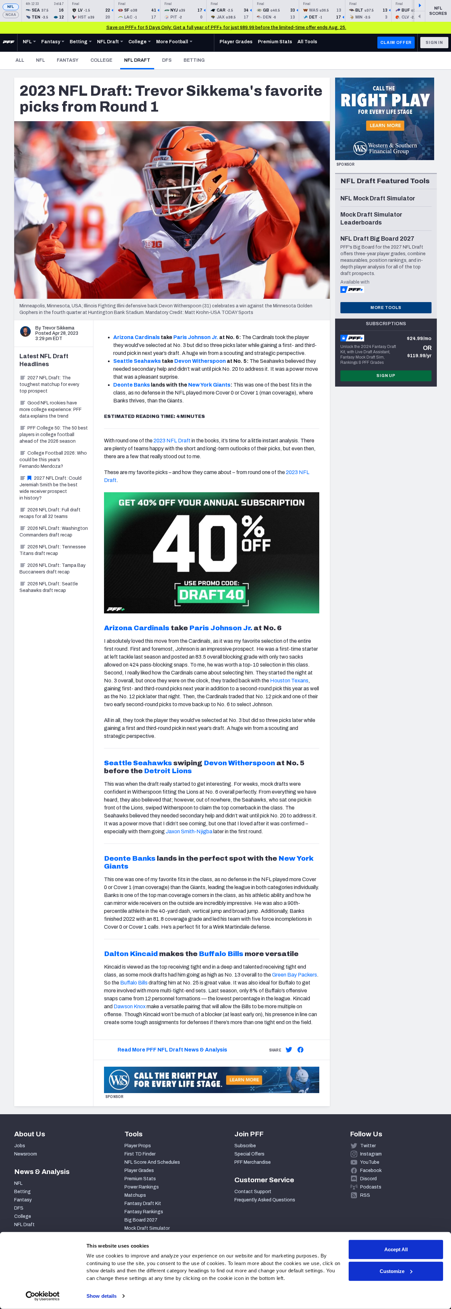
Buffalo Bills (221, 953)
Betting (194, 60)
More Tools (385, 307)
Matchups (135, 1195)
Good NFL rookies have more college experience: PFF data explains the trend (50, 409)
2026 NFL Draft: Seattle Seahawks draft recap (48, 587)
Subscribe (245, 1145)
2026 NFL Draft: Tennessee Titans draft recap (52, 550)
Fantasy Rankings (143, 1211)
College (101, 60)
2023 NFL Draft (172, 440)
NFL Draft (139, 60)
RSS (365, 1195)
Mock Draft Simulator (147, 1228)
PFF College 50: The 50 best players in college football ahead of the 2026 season (53, 435)
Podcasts (370, 1187)
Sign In (434, 42)
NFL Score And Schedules (152, 1162)
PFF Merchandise (252, 1162)
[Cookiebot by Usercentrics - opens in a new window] (43, 1296)
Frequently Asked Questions (264, 1199)
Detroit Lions (168, 771)
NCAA (11, 15)
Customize (392, 1271)
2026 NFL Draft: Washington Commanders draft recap (53, 531)
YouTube (369, 1162)
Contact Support (252, 1191)
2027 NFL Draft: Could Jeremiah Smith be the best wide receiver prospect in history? (50, 488)
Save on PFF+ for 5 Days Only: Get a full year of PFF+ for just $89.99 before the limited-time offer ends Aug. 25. (226, 27)
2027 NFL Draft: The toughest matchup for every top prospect (49, 384)
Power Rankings (141, 1187)
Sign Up (386, 375)
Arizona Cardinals (136, 337)
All (20, 60)
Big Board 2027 (140, 1220)
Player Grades (139, 1170)
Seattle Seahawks (137, 361)
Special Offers (249, 1154)
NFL (10, 7)
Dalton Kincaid (131, 953)
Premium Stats (140, 1178)
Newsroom (25, 1154)
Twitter (368, 1145)
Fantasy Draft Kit (142, 1203)
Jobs (19, 1145)
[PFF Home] (9, 42)
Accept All (396, 1249)
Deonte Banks (131, 385)
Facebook (371, 1170)
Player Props (137, 1145)
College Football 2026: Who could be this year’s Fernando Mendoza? (53, 460)
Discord (368, 1178)
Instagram (371, 1154)
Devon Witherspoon (200, 361)
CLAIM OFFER (396, 42)
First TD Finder (140, 1154)
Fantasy (68, 60)
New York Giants (209, 385)
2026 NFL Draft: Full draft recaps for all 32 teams (50, 513)
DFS (167, 60)
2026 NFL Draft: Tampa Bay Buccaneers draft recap (52, 568)
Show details (102, 1296)
